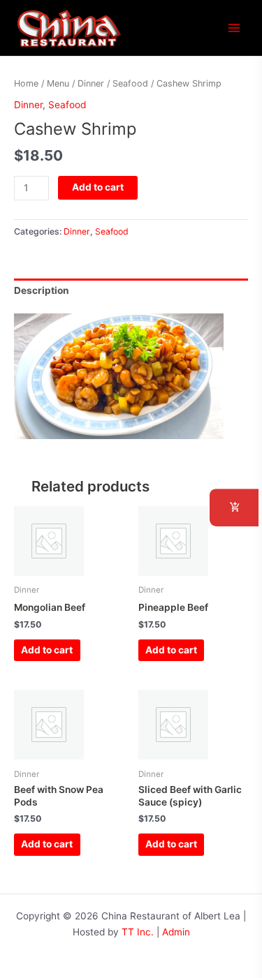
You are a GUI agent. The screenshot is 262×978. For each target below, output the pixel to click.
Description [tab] (41, 290)
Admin (176, 932)
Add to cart (98, 187)
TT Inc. (138, 932)
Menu (58, 83)
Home (26, 83)
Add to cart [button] (47, 649)
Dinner (91, 83)
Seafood (130, 83)
